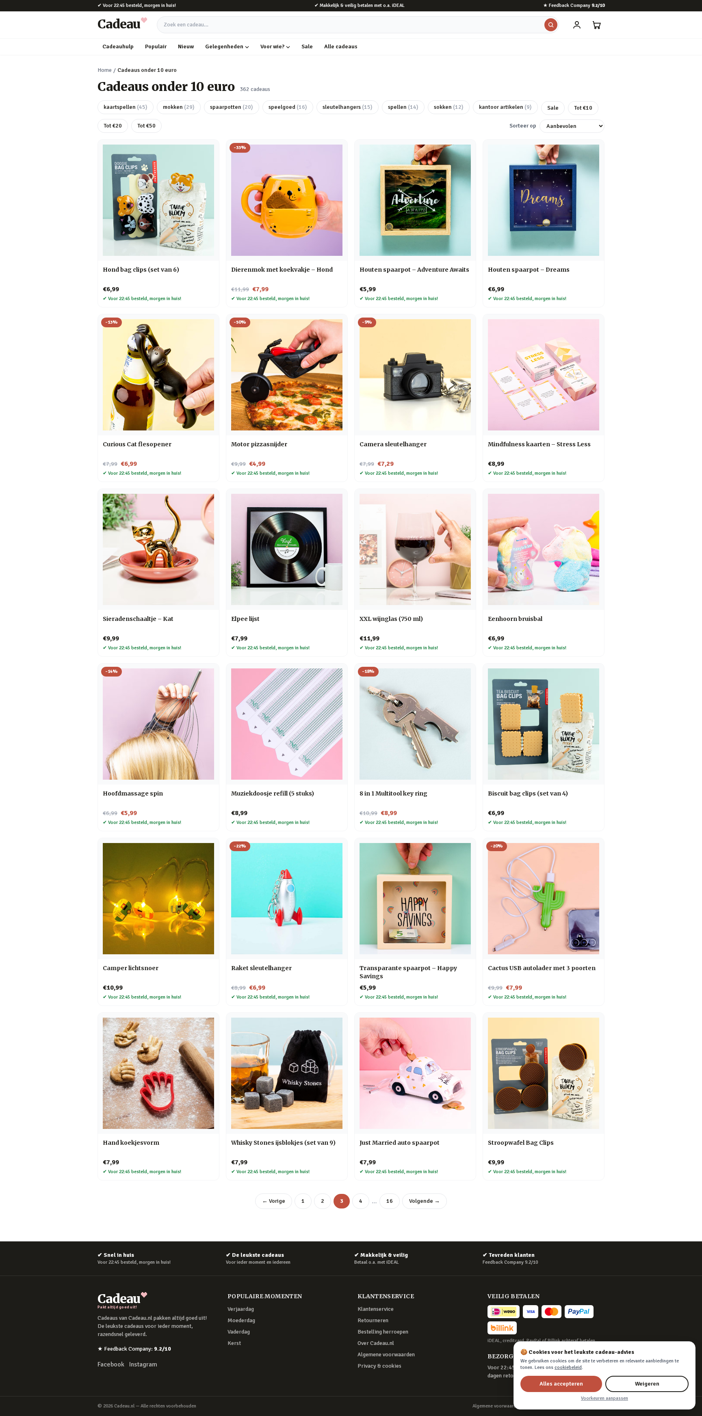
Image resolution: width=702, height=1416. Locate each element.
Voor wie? (272, 46)
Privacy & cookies (379, 1365)
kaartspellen (125, 107)
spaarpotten (231, 107)
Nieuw (186, 46)
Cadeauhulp (118, 46)
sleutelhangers (348, 107)
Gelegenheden (224, 46)
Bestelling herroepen (383, 1331)
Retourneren (373, 1320)
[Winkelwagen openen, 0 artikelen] (596, 25)
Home (105, 70)
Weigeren (647, 1383)
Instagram (143, 1364)
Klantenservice (376, 1309)
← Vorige (273, 1201)
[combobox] (358, 24)
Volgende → (424, 1201)
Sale (307, 46)
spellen (403, 107)
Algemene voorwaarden (386, 1354)
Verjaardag (241, 1309)
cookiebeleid (568, 1367)
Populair (156, 46)
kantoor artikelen (505, 107)
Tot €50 (146, 125)
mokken (179, 107)
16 (389, 1201)
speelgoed (288, 107)
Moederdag (241, 1320)
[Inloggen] (577, 25)
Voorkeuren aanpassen (604, 1398)
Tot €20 (113, 125)
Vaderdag (239, 1331)
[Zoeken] (550, 24)
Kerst (234, 1343)
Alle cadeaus (341, 46)
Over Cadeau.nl (376, 1343)
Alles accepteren (561, 1383)
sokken (449, 107)
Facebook (111, 1364)
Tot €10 (583, 107)
